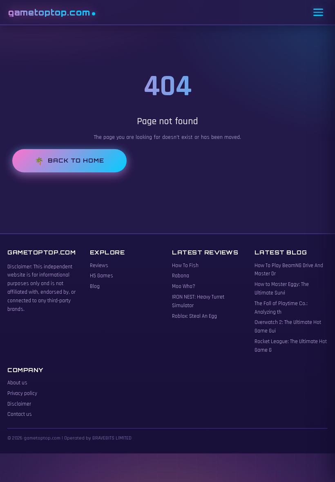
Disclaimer (19, 404)
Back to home (76, 160)
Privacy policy (22, 393)
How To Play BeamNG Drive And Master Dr (289, 269)
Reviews (99, 265)
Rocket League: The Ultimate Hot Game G (291, 345)
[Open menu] (318, 12)
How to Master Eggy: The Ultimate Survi (282, 288)
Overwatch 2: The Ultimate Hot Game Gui (288, 326)
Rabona (180, 275)
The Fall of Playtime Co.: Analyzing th (281, 307)
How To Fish (185, 265)
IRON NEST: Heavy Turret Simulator (198, 301)
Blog (95, 286)
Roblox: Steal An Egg (194, 316)
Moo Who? (183, 286)
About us (17, 382)
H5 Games (101, 275)
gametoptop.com (49, 12)
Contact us (19, 414)
